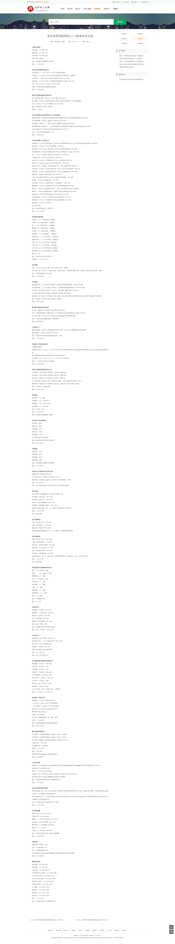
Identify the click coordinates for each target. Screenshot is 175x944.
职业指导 (124, 34)
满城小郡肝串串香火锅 (127, 67)
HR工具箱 (87, 9)
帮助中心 (135, 2)
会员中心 (107, 9)
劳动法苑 (124, 43)
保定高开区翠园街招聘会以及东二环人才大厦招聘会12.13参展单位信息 (103, 920)
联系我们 (102, 930)
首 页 (62, 9)
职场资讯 (97, 9)
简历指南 (140, 34)
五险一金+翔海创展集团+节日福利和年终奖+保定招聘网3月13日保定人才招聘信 (144, 61)
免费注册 (45, 2)
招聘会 (115, 9)
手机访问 (126, 2)
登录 (40, 2)
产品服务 (73, 930)
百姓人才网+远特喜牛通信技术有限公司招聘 (133, 64)
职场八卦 (140, 38)
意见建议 (124, 930)
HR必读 (80, 930)
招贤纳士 (94, 930)
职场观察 (140, 43)
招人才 (78, 9)
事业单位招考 (144, 2)
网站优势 (58, 930)
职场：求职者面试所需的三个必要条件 (132, 56)
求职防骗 (87, 930)
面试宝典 (124, 38)
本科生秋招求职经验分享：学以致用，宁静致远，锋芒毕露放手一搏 (141, 58)
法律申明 (116, 930)
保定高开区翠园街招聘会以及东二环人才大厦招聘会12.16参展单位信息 (58, 920)
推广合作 (109, 930)
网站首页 (117, 2)
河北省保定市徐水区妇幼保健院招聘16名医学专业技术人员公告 (139, 79)
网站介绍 (65, 930)
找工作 (70, 9)
